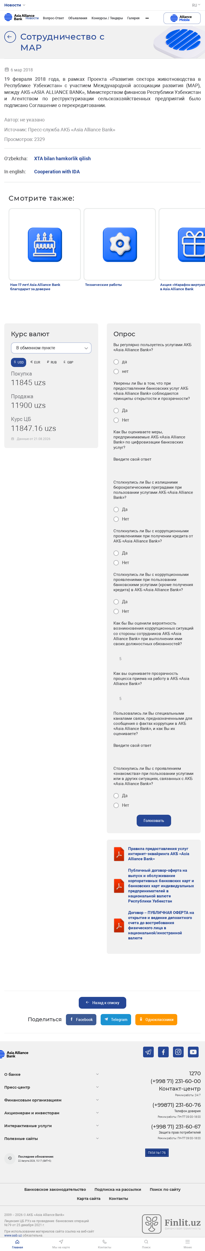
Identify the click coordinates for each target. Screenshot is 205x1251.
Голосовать (154, 820)
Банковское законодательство (55, 1189)
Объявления (77, 18)
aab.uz (19, 18)
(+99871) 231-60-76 (176, 1105)
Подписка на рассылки (117, 1189)
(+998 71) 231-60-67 (176, 1126)
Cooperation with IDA (57, 171)
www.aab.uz (13, 1235)
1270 (195, 1073)
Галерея (133, 18)
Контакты (118, 1198)
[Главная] (10, 37)
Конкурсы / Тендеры (107, 18)
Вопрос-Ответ (53, 18)
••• (147, 18)
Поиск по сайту (165, 1189)
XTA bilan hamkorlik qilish (62, 158)
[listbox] (51, 348)
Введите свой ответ (132, 459)
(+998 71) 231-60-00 (176, 1081)
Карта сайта (88, 1198)
